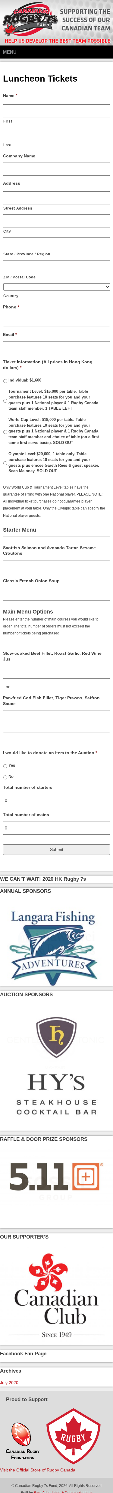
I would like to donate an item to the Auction (50, 752)
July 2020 (9, 1382)
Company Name (19, 155)
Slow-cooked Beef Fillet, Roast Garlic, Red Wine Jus (52, 656)
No (11, 777)
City (7, 231)
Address (11, 183)
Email (10, 334)
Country (11, 296)
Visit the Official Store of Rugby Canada (37, 1470)
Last (7, 145)
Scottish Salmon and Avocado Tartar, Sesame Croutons (49, 550)
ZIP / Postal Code (19, 277)
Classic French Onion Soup (31, 580)
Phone (11, 306)
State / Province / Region (26, 254)
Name (10, 95)
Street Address (17, 208)
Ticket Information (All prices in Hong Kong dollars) (48, 364)
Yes (11, 765)
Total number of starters (27, 787)
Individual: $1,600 (24, 380)
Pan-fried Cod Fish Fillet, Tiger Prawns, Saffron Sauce (51, 700)
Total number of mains (26, 814)
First (7, 121)
